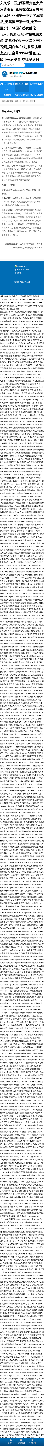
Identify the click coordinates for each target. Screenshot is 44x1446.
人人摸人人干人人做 (17, 1419)
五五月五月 (25, 988)
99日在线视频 (38, 590)
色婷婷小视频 (29, 368)
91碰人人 (11, 1210)
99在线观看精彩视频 (27, 1382)
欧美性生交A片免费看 (27, 816)
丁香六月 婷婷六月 (36, 1360)
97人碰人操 (27, 578)
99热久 (6, 1175)
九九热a (17, 944)
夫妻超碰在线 (11, 963)
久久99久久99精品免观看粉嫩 (32, 1297)
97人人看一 (12, 853)
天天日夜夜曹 (21, 784)
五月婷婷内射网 (12, 744)
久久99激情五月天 (29, 797)
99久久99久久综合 (21, 1207)
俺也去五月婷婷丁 (36, 700)
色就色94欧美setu (29, 1366)
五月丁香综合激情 (33, 609)
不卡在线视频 (29, 1222)
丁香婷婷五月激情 (7, 434)
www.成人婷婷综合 (16, 562)
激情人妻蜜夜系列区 (30, 1088)
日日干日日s (8, 1207)
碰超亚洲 (9, 1050)
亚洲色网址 (38, 1003)
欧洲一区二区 (30, 1363)
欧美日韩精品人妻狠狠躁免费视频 (27, 1372)
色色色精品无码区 (18, 888)
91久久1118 (18, 484)
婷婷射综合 (21, 1150)
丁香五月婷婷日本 (21, 859)
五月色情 (31, 606)
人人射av (7, 819)
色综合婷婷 (13, 825)
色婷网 (32, 587)
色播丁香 (20, 1385)
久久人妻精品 (29, 1229)
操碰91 (5, 446)
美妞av (5, 994)
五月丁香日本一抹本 (15, 615)
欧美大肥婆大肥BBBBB (14, 1244)
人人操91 (6, 812)
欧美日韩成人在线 (31, 622)
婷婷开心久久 (14, 390)
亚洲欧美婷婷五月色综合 (9, 1394)
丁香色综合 (35, 462)
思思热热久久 (13, 872)
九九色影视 (4, 1401)
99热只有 (9, 365)
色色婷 (30, 947)
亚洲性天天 (13, 891)
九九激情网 (34, 690)
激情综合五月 (22, 1351)
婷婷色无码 (37, 1388)
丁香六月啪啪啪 (28, 822)
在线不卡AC (10, 741)
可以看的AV (12, 1257)
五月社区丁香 (37, 891)
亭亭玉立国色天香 (26, 1341)
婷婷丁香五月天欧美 (35, 421)
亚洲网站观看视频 (16, 862)
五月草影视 (32, 1310)
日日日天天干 (11, 378)
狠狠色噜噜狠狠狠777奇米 (14, 787)
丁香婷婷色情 (17, 956)
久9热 (24, 712)
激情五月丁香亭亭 (7, 312)
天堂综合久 (21, 1128)
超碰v (27, 587)
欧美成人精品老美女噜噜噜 (19, 1107)
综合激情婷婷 (14, 612)
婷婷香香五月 (38, 769)
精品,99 (23, 1313)
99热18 (10, 725)
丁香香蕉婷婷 (33, 728)
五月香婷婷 (27, 1247)
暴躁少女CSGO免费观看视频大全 (17, 747)
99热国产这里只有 (24, 1257)
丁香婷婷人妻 (35, 324)
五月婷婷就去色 (6, 1338)
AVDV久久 (33, 331)
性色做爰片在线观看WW (22, 356)
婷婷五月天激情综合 (25, 456)
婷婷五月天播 (32, 371)
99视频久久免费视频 (19, 321)
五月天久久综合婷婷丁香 (18, 800)
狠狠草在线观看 (25, 647)
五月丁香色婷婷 (23, 834)
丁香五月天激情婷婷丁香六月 (12, 1272)
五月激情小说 (37, 1257)
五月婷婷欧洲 (5, 759)
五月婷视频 (12, 737)
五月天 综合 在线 (25, 978)
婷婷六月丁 (7, 331)
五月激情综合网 (10, 1056)
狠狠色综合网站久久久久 (13, 972)
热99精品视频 (19, 622)
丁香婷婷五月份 (6, 368)
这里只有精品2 (24, 1116)
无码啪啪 (3, 350)
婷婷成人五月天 (25, 891)
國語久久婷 (25, 584)
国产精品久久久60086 (23, 1369)
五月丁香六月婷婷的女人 (19, 546)
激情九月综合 (17, 353)
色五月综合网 (20, 565)
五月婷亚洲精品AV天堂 (15, 1113)
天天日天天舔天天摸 (31, 850)
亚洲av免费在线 (17, 1241)
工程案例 (7, 95)
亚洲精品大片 (29, 431)
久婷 (29, 1313)
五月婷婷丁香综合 (18, 1147)
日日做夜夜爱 (24, 953)
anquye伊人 (16, 1269)
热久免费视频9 (34, 859)
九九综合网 (12, 328)
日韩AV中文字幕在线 (16, 1069)
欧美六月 (27, 1332)
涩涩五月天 (4, 894)
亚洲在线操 (7, 371)
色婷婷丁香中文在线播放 (14, 1041)
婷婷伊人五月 (5, 593)
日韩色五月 (10, 565)
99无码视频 (25, 875)
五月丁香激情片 (21, 450)
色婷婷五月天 (33, 906)
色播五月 (27, 772)
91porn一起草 (33, 1047)
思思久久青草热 (34, 321)
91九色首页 (12, 381)
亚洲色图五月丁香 (34, 634)
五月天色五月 (38, 500)
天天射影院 (32, 1063)
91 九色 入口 (16, 1182)
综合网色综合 (8, 919)
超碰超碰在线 (36, 1182)
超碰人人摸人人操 (33, 913)
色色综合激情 (16, 597)
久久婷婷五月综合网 (7, 803)
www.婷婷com (18, 368)
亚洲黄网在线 (33, 847)
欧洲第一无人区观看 (13, 769)
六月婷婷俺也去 (33, 1075)
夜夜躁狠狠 (7, 1366)
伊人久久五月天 (32, 493)
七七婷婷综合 (9, 343)
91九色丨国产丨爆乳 (29, 628)
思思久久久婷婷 (16, 1335)
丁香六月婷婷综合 (32, 315)
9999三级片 (10, 878)
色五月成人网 (31, 1169)
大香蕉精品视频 (14, 1047)
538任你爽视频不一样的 (26, 1354)
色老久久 (23, 443)
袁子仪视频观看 (10, 609)
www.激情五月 (35, 584)
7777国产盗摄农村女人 (30, 600)
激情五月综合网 (31, 737)
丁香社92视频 (30, 1141)
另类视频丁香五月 (11, 409)
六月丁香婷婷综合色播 (14, 1238)
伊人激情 (3, 1257)
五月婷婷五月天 (33, 637)
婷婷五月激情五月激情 (16, 1407)
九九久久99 (33, 1282)
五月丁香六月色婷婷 (17, 894)
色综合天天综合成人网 (11, 406)
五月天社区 (15, 543)
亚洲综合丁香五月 (33, 1150)
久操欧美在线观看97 (30, 941)
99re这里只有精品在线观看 (22, 1388)
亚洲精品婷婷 (38, 518)
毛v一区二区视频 (25, 590)
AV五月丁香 (4, 1335)
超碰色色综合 (21, 669)
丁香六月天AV (30, 919)
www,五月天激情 (19, 471)
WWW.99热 (33, 1404)
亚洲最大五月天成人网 (11, 534)
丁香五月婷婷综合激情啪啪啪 (22, 490)
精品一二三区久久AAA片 (13, 1003)
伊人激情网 (19, 1200)
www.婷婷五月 (16, 900)
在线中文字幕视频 (28, 446)
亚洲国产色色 (36, 819)
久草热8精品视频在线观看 (17, 847)
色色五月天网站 (34, 909)
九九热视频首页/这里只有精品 (14, 1000)
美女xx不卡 (7, 1172)
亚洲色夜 (16, 1194)
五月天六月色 (27, 597)
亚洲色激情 (19, 1144)
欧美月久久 (34, 662)
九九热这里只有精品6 (12, 1135)
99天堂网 (7, 1269)
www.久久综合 (32, 1357)
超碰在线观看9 (19, 1329)
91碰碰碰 (13, 1110)
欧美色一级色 (19, 478)
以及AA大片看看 (9, 1379)
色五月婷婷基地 (30, 1241)
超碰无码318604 (27, 543)
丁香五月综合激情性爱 (24, 1416)
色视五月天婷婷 (23, 844)
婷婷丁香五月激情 (13, 584)
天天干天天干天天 (24, 963)
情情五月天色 (31, 1147)
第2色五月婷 (10, 669)
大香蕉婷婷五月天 (7, 1301)
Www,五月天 (22, 1344)
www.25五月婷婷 (19, 1094)
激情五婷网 (7, 969)
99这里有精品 (13, 1035)
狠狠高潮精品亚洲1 (10, 1316)
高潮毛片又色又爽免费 (19, 1282)
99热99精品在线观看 (33, 1291)
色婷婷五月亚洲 (35, 1178)
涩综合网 (24, 906)
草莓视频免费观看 (13, 906)
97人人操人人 (9, 1307)
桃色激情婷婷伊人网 (22, 1301)
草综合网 (12, 603)
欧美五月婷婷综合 (31, 1401)
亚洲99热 (24, 640)
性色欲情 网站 (31, 1376)
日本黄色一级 (31, 894)
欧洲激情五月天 (7, 484)
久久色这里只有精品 (10, 816)
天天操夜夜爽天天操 (19, 969)
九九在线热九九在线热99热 (25, 343)
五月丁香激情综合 (19, 371)
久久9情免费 (25, 944)
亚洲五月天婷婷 (23, 881)
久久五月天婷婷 (14, 1122)
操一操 (13, 1128)
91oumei (9, 393)
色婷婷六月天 (30, 787)
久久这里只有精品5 (10, 966)
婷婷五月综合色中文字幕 (18, 1391)
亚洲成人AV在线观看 (17, 731)
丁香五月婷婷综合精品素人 (33, 1335)
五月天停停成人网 (37, 981)
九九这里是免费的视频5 (24, 1426)
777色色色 (8, 1194)
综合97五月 (36, 1238)
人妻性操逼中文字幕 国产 (12, 318)
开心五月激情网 (10, 959)
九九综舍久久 (16, 985)
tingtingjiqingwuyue (34, 1344)
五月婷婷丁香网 (23, 568)
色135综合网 (9, 1369)
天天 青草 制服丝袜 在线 (33, 862)
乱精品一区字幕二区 (19, 346)
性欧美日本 (23, 1072)
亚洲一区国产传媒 (20, 421)
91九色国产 (8, 1088)
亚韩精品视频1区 (32, 1013)
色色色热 (23, 425)
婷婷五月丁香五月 (21, 1435)
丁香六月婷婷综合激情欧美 (13, 775)
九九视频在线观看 (35, 928)
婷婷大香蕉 (8, 528)
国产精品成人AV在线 (19, 722)
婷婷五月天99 (14, 1185)
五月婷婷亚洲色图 (27, 650)
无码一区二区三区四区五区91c (27, 1032)
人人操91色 (39, 431)
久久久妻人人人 (33, 1294)
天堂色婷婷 (13, 866)
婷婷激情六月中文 (20, 1235)
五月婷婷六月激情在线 (8, 1044)
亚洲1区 (7, 1410)
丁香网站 (18, 1213)
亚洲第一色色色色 (7, 572)
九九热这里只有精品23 (19, 1132)
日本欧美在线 (23, 1316)
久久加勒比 (36, 644)
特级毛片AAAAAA (20, 709)
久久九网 (12, 568)
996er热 (3, 806)
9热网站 (3, 703)
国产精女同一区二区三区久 (27, 603)
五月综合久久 (19, 1141)
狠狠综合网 (38, 1397)
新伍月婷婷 (22, 1097)
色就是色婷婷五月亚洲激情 (19, 403)
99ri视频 (35, 418)
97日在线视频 (38, 440)
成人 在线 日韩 (20, 1191)
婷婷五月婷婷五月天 (28, 1275)
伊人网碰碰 (19, 838)
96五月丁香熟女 (6, 1019)
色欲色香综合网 (29, 1175)
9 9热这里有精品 (25, 825)
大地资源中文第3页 (34, 1166)
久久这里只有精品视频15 (32, 994)
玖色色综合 (31, 1191)
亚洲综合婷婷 (13, 590)
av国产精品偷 (17, 1366)
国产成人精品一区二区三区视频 (16, 559)
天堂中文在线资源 (26, 866)
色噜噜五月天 (12, 762)
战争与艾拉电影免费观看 (9, 425)
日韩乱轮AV (32, 400)
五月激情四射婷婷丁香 (19, 1006)
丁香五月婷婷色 (29, 856)
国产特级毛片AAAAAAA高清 (24, 684)
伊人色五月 (11, 1351)
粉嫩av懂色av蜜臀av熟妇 (25, 428)
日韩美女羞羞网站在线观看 (16, 340)
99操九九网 (16, 628)
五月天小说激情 (20, 1357)
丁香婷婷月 (19, 869)
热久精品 (9, 841)
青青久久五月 (22, 728)
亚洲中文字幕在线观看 (18, 938)
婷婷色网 (23, 1216)
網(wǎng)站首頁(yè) (7, 86)
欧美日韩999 (26, 1135)
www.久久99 (19, 1363)
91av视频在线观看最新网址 (33, 1213)
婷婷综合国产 (8, 697)
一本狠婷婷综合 (23, 1266)
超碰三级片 (25, 390)
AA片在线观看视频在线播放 (10, 822)
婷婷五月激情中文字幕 (11, 778)
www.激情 (8, 709)
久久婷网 (24, 1047)
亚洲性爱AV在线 (35, 1391)
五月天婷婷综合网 (33, 565)
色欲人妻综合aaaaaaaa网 (13, 540)
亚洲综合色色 (8, 478)
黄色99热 (26, 819)
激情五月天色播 (14, 1275)
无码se (15, 884)
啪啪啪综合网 (5, 512)
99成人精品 (26, 1182)
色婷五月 (14, 1063)
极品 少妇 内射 (5, 1260)
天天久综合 (13, 675)
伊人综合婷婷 (31, 1103)
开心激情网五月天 (11, 647)
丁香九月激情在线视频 (30, 1197)
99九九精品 (17, 653)
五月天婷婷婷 (20, 572)
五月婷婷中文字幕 (13, 1297)
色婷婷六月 (23, 1066)
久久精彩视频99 (24, 1110)
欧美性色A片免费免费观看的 (27, 1379)
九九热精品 (20, 315)
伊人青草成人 (11, 1354)
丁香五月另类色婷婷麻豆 (12, 1138)
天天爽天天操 (34, 475)
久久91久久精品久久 (7, 1053)
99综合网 (9, 831)
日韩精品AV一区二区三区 (19, 1038)
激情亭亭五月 (38, 866)
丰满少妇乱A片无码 (14, 991)
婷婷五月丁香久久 (20, 1319)
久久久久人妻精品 (26, 1035)
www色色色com (17, 487)
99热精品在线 (22, 400)
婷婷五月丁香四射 (18, 1103)
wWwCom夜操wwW (13, 766)
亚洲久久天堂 (33, 1066)
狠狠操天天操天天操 (15, 337)
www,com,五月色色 (13, 640)
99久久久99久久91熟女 (23, 312)
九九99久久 (36, 353)
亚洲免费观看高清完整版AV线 (22, 997)
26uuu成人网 (28, 697)
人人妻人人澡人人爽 (21, 828)
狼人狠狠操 (33, 706)
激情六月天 (13, 1116)
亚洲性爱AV (18, 697)
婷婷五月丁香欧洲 (35, 722)
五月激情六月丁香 (11, 1279)
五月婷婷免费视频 (36, 659)
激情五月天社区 (33, 450)
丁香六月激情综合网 (30, 484)
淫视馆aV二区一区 (21, 725)
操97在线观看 (5, 1147)
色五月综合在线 (10, 1344)
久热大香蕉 (27, 500)
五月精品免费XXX (18, 1376)
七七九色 (14, 593)
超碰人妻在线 (26, 506)
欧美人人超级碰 (33, 669)
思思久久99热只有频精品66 (17, 359)
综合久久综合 (13, 1100)
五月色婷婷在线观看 (25, 1044)
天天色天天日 (31, 1288)
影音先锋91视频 (10, 897)
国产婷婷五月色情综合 (14, 1222)
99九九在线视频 (10, 400)
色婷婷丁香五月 (10, 1150)
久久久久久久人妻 (26, 1085)
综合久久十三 (31, 975)
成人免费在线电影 (18, 1013)
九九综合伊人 (35, 881)
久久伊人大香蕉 (32, 1056)
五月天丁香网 (13, 690)
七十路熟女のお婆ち (12, 988)
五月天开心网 (13, 518)
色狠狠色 (40, 1103)
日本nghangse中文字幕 (8, 844)
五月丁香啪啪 (9, 1413)
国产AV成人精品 (23, 631)
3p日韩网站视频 (35, 559)
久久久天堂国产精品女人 (24, 1413)
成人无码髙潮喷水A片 (33, 1338)
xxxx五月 (9, 1157)
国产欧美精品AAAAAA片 (24, 672)
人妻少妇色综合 (35, 681)
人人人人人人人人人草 (19, 512)
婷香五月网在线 (9, 838)
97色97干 (20, 737)
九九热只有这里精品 (25, 1254)
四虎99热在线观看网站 (22, 1050)
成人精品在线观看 (26, 759)
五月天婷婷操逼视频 (35, 841)
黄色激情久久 (24, 1285)
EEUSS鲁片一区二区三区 (31, 791)
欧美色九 (23, 1394)
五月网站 (5, 881)
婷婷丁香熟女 (34, 762)
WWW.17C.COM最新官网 (18, 659)
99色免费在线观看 (7, 503)
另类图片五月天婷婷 (32, 1113)
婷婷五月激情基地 (22, 581)
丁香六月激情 (5, 997)
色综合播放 (31, 1188)
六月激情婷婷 (38, 1254)
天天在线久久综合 (10, 525)
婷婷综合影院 (32, 897)
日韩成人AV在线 (12, 1360)
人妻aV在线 (19, 772)
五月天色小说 (9, 1432)
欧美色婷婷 (27, 440)
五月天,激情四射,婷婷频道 (29, 903)
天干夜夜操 (10, 581)
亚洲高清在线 (23, 1016)
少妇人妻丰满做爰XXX (11, 1313)
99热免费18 (25, 778)
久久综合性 (25, 1122)
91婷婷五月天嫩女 (24, 959)
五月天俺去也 (13, 1382)
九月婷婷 (27, 644)
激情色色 (27, 1238)
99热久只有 (4, 1107)
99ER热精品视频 (23, 781)
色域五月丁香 (22, 1232)
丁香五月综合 (33, 612)
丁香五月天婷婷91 (26, 518)
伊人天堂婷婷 (23, 509)
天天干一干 (37, 1022)
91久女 (34, 465)
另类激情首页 (11, 781)
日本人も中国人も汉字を (32, 540)
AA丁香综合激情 (12, 537)
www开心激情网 (9, 928)
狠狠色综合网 (15, 812)
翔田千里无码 (23, 675)
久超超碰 (6, 938)
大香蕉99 (9, 828)
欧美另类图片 (18, 1025)
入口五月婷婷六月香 (21, 528)
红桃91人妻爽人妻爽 (28, 534)
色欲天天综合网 (38, 615)
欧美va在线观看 (12, 1285)
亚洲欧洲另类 (34, 503)
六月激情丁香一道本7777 (17, 1119)
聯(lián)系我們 (37, 95)
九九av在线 (10, 935)
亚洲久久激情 (29, 556)
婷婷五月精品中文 (7, 1363)
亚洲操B (3, 869)
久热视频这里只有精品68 (9, 443)
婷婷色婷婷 (10, 922)
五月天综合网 (11, 728)
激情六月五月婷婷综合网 (25, 1078)
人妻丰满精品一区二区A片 (32, 1163)
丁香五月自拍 (17, 819)
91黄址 (32, 778)
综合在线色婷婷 (25, 418)
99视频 (25, 900)
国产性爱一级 (5, 1166)
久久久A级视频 (18, 1338)
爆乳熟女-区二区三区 (8, 1385)
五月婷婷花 (13, 418)
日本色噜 (30, 1019)
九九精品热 (35, 766)
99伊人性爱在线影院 (23, 678)
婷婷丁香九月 (19, 919)
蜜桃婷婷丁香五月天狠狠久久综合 (25, 1172)
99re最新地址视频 (20, 841)
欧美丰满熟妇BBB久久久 (18, 1404)
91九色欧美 (37, 1091)
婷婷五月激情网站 (20, 553)
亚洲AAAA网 (31, 1419)
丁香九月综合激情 (35, 1319)
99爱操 (33, 1301)
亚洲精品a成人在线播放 (26, 1304)
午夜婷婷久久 (36, 944)
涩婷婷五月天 (22, 947)
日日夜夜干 (21, 1056)
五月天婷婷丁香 (24, 1347)
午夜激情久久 (26, 719)
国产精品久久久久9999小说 (14, 1291)
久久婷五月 (12, 834)
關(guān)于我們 (21, 84)
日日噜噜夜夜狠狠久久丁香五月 (29, 378)
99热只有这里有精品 (13, 797)
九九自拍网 (4, 866)
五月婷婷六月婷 (25, 744)
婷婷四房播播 (5, 722)
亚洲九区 (21, 884)
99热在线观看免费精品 (32, 1272)
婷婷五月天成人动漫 (12, 875)
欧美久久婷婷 (16, 1410)
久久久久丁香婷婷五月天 (9, 1341)
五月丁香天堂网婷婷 (19, 1166)
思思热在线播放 (12, 953)
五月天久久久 (23, 762)
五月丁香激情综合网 (25, 1250)
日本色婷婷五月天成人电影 (15, 913)
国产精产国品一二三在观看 (10, 700)
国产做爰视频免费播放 (31, 922)
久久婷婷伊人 (30, 1385)
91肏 (13, 453)
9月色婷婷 (15, 759)
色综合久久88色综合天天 (15, 1288)
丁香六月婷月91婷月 (31, 393)
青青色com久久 (23, 656)
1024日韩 (6, 719)
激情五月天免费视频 (22, 434)
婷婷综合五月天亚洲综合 (9, 1085)
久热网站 (19, 431)
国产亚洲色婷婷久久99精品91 (11, 500)
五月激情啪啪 (31, 384)
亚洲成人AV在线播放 (20, 331)
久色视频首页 (19, 806)
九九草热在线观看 (13, 606)
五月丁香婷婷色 (6, 712)
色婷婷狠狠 (23, 909)
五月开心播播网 (21, 1432)
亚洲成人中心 (9, 1200)
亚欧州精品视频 (23, 981)
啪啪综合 (39, 1382)
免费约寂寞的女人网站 (22, 465)
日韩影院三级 (9, 1213)
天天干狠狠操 (5, 662)
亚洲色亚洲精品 (37, 1332)
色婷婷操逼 (39, 1019)
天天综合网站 (8, 1357)
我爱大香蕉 (21, 387)
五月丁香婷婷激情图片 (24, 1429)
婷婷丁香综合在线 (18, 493)
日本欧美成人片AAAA (23, 1153)
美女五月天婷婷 (12, 1423)
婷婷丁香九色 (15, 719)
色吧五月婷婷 (14, 650)
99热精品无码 (23, 931)
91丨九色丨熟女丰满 (20, 1178)
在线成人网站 (28, 318)
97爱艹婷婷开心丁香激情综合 (32, 756)
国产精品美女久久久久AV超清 (19, 1225)
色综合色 (14, 1066)
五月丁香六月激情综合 (24, 925)
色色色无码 (33, 1435)
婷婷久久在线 (11, 387)
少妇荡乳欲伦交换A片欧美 (19, 665)
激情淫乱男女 (5, 1132)
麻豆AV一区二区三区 (21, 324)
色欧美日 (10, 869)
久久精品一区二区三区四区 (25, 1307)
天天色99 (35, 741)
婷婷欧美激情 (5, 543)
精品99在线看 (31, 1000)
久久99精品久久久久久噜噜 (25, 878)
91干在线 (3, 706)
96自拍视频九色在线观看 (23, 365)
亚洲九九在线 (23, 475)
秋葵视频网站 (21, 1294)
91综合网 (19, 1332)
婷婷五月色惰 (11, 694)
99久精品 (24, 606)
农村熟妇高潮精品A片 (27, 1100)
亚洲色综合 (12, 656)
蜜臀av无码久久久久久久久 (16, 1075)
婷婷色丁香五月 (36, 703)
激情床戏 (3, 725)
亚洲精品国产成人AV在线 (33, 1144)
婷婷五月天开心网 (34, 1097)
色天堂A (26, 991)
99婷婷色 (9, 806)
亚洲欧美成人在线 (18, 1169)
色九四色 (24, 612)
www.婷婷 (31, 709)
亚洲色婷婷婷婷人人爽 (18, 634)
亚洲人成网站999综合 (16, 587)
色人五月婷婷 (31, 1094)
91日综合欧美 (33, 406)
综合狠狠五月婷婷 (20, 1019)
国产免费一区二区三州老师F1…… (15, 681)
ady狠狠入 (4, 522)
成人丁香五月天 (28, 653)
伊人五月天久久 (31, 838)
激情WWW (26, 766)
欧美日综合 (31, 1279)
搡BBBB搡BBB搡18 (27, 1160)
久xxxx (37, 1160)
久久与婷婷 (8, 465)
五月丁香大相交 (10, 1310)
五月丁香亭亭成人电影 (33, 1041)
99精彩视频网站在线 (24, 1053)
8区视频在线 (22, 1188)
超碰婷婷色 (38, 947)
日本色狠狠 (21, 897)
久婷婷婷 (39, 709)
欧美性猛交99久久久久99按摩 (18, 703)
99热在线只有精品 (31, 1025)
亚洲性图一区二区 (36, 509)
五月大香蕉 (12, 631)
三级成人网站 (8, 440)
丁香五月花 (33, 640)
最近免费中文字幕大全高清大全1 (18, 550)
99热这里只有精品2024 (15, 1082)
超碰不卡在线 (34, 1207)
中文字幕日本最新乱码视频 (18, 362)
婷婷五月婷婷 (29, 809)
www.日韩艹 (14, 734)
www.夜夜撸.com (35, 1016)
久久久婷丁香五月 (24, 750)
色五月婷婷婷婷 (34, 1232)
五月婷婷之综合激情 (34, 496)
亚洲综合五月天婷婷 (35, 346)
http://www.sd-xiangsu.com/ (19, 396)
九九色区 (14, 1072)
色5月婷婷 (27, 353)
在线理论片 (18, 1088)
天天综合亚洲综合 (16, 644)
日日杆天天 (34, 1285)
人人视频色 (23, 1360)
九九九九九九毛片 (29, 1410)
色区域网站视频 (21, 687)
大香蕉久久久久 (27, 1185)
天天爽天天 (15, 506)
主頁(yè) (18, 101)
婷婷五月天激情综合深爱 (20, 462)
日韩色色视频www (21, 503)
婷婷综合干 (12, 1010)
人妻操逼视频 (36, 1347)
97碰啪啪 (40, 568)
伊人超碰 (12, 881)
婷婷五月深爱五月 (9, 1232)
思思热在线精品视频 (17, 468)
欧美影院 (7, 321)
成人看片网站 (5, 888)
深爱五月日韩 (13, 1322)
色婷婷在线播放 (11, 1250)
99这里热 (17, 1197)
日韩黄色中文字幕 (28, 812)
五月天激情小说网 (11, 903)
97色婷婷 (24, 700)
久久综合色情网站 (11, 412)
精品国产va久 (25, 537)
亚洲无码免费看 (9, 1429)
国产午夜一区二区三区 (25, 531)
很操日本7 (15, 1028)
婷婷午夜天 (39, 1413)
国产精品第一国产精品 (18, 637)
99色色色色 (30, 572)
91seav (22, 975)
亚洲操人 (12, 1304)
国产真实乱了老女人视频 (15, 384)
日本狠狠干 (7, 1326)
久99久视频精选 (30, 1069)
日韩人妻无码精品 (32, 806)
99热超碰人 (36, 853)
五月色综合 (8, 553)
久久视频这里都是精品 (21, 794)
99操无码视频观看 (15, 994)
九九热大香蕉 (24, 662)
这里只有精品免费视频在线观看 (20, 522)
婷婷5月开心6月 (30, 775)
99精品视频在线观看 (35, 425)
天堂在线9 (10, 859)
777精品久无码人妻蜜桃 (21, 1260)
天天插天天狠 (8, 1247)
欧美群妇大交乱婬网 (26, 1423)
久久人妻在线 (32, 625)
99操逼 (30, 1397)
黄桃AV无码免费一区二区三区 (32, 1269)
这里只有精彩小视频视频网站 (11, 941)
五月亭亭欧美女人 (16, 1401)
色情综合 (6, 916)
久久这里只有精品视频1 (33, 1082)
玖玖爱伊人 (4, 1391)
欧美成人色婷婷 (27, 1194)
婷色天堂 (27, 615)
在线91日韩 (29, 525)
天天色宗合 (34, 844)
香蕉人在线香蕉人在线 (18, 753)
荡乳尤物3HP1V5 (25, 350)
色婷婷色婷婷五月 (16, 334)
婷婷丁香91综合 (38, 1050)
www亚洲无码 (9, 1032)
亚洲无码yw (14, 1160)
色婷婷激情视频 (30, 334)
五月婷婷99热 (35, 953)
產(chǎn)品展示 (36, 84)
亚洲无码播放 (24, 690)
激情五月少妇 (11, 1266)
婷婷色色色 (32, 437)
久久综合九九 (8, 1263)
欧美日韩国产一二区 (19, 1125)
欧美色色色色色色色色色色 (18, 706)
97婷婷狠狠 (10, 678)
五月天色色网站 (25, 1322)
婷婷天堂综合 (35, 631)
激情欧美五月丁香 (35, 938)
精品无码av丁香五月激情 (13, 556)
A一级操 (37, 490)
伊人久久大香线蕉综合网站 (27, 694)
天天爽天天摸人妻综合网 (9, 1216)
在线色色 (18, 922)
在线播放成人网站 (33, 731)
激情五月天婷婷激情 (34, 884)
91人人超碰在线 (22, 928)
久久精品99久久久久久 (18, 625)
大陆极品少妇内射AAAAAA (10, 950)
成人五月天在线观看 (19, 1326)
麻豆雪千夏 (18, 440)
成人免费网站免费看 (23, 741)
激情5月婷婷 (26, 831)
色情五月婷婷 (38, 365)
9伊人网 (33, 568)
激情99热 (17, 831)
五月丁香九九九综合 (15, 374)
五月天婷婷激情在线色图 (22, 1091)
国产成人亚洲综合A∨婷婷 (31, 515)
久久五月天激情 (21, 453)
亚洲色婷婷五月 (15, 446)
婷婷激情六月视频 (14, 1163)
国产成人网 (18, 1247)
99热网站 (14, 662)
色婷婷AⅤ (13, 456)
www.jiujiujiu (37, 719)
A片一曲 (9, 1025)
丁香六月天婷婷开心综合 (34, 1200)
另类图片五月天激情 (26, 966)
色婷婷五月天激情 (9, 750)
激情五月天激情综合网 (32, 972)
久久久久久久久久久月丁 (9, 1022)
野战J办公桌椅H (32, 1329)
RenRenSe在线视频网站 (22, 1263)
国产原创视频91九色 (7, 428)
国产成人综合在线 (36, 800)
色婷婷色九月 (18, 393)
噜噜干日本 (28, 1003)
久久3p (32, 1219)
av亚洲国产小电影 (32, 468)
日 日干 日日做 (27, 1138)
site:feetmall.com (25, 734)
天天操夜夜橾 (12, 509)
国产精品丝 (22, 619)
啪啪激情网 (17, 712)
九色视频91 (38, 1035)
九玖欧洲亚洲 (20, 1210)
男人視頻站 (21, 609)
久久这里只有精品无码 (8, 619)
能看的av (3, 1322)
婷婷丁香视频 (31, 1407)
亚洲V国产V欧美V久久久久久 (15, 437)
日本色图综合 (8, 622)
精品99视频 (15, 575)
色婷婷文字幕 (27, 769)
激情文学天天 (27, 950)
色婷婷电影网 (13, 350)
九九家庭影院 (5, 985)
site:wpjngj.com (32, 387)
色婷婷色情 (31, 1125)
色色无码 (21, 525)
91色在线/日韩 (32, 1119)
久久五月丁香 (22, 328)
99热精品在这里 (30, 1204)
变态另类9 (34, 988)
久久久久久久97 (6, 1094)
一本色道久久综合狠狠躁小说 (27, 1060)
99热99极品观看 (17, 1204)
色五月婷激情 (8, 1329)
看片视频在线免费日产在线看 (28, 381)
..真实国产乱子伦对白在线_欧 (15, 716)
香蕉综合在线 (16, 600)
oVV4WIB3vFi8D (16, 578)
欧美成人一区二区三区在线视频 (20, 459)
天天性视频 (34, 875)
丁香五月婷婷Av (10, 531)
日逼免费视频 (5, 1006)
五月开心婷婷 (5, 931)
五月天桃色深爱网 (22, 935)
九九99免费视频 (27, 575)
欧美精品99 (36, 506)
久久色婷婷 (7, 353)
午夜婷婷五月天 (37, 803)
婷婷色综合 (30, 471)
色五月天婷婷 (22, 1310)
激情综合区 (36, 1369)
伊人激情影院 (34, 512)
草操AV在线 (10, 1332)
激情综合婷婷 (32, 712)
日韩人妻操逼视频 (7, 772)
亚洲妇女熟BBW (15, 856)
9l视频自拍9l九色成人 (32, 487)
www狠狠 (9, 1197)
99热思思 (10, 1435)
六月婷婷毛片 (5, 1169)
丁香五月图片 (29, 1244)
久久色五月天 (24, 409)
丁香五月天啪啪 (16, 1175)
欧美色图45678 (29, 337)
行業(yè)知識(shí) (22, 95)
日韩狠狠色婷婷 (10, 1188)
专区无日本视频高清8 (12, 756)
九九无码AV (38, 697)
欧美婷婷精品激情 (24, 853)
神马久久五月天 (26, 1022)
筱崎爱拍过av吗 (15, 791)
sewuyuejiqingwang (30, 956)
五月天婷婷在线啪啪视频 (13, 809)
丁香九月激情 (35, 390)
